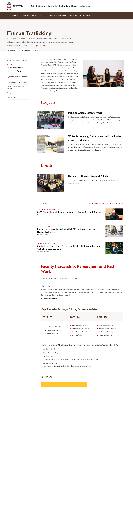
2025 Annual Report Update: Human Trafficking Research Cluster (69, 212)
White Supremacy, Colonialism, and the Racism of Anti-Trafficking (95, 138)
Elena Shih (46, 286)
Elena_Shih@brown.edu (50, 298)
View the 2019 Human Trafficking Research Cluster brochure (64, 384)
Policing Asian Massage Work (85, 113)
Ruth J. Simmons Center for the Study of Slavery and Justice (60, 6)
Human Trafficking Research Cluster (88, 176)
